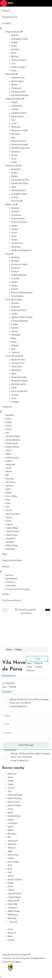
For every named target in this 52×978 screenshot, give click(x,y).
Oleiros (14, 85)
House (8, 450)
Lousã (14, 123)
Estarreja (15, 49)
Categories (7, 407)
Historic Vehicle (12, 447)
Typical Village (12, 528)
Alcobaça (15, 257)
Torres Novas (17, 243)
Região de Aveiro (13, 32)
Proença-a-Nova (18, 92)
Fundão (14, 324)
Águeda (14, 35)
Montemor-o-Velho (19, 130)
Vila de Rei (15, 247)
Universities (11, 585)
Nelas (13, 373)
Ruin (8, 507)
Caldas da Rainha (18, 275)
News (4, 554)
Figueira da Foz (17, 116)
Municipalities (12, 578)
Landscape (10, 464)
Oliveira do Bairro (18, 60)
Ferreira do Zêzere (19, 222)
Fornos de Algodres (19, 321)
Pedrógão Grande (19, 194)
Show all (13, 922)
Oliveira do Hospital (19, 144)
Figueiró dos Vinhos (19, 183)
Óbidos (14, 285)
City (7, 433)
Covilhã (14, 314)
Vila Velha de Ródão (20, 95)
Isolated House (12, 457)
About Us (6, 11)
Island (8, 454)
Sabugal (14, 345)
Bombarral (16, 268)
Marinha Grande (18, 190)
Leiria (13, 187)
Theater (9, 524)
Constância (16, 215)
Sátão (14, 388)
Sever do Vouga (18, 67)
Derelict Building (13, 436)
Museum (9, 486)
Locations (6, 23)
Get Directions (10, 750)
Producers (10, 582)
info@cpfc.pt (21, 706)
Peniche (14, 289)
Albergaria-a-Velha (19, 39)
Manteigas (16, 335)
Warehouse (13, 914)
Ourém (14, 233)
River (8, 500)
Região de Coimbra (14, 99)
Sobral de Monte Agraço (21, 292)
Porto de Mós (17, 201)
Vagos (14, 70)
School (9, 510)
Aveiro (14, 46)
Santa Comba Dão (19, 391)
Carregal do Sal (18, 363)
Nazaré (14, 282)
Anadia (14, 42)
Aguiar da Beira (18, 359)
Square (9, 517)
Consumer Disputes (20, 958)
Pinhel (14, 342)
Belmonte (15, 307)
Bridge (8, 422)
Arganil (14, 102)
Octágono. (17, 962)
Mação (14, 226)
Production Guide (9, 17)
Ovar (13, 63)
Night (8, 489)
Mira (13, 137)
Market (9, 471)
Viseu (13, 398)
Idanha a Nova (17, 81)
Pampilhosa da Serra (20, 148)
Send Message (26, 745)
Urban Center (11, 535)
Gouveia (14, 328)
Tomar (14, 240)
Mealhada (15, 127)
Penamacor (16, 88)
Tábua (14, 162)
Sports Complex (13, 514)
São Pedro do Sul (18, 384)
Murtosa (15, 56)
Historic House (12, 443)
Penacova (15, 152)
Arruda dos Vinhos (19, 264)
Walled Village (12, 545)
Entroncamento (18, 218)
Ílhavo (13, 53)
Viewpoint (10, 542)
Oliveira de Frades (19, 377)
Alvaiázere (16, 169)
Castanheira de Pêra (20, 180)
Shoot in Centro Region (12, 560)
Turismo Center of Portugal (18, 589)
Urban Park (10, 538)
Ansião (14, 173)
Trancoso (15, 352)
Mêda (13, 338)
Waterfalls (10, 549)
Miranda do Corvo (19, 141)
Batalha (14, 176)
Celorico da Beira (18, 310)
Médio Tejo (10, 204)
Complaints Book (37, 958)
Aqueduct (10, 415)
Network (6, 567)
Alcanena (15, 211)
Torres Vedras (17, 296)
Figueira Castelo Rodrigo (21, 317)
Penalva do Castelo (19, 381)
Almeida (15, 303)
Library (9, 468)
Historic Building (13, 440)
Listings (18, 649)
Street (8, 521)
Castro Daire (16, 366)
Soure (14, 159)
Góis (13, 120)
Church (9, 429)
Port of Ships (11, 496)
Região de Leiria (13, 166)
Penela (14, 155)
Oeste (8, 254)
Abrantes (15, 208)
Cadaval (14, 271)
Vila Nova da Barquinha (21, 250)
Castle (8, 426)
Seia (13, 349)
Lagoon (9, 461)
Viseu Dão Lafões (13, 356)
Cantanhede (16, 106)
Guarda (14, 331)
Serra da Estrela (13, 299)
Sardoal (14, 229)
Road (8, 503)
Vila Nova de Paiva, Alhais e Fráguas (33, 699)
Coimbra (15, 109)
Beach (8, 419)
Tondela (14, 395)
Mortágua (15, 134)
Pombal (14, 197)
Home (9, 649)
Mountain (10, 479)
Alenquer (15, 261)
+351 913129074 (23, 703)
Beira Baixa (11, 74)
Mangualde (16, 370)
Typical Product (12, 531)
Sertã (13, 236)
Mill (7, 475)
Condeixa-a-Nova (18, 113)
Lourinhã (15, 278)
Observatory (13, 855)
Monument (10, 482)
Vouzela (14, 402)
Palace (9, 493)
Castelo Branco (18, 78)
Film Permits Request (11, 600)
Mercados (12, 833)
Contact (5, 594)
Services (9, 575)
